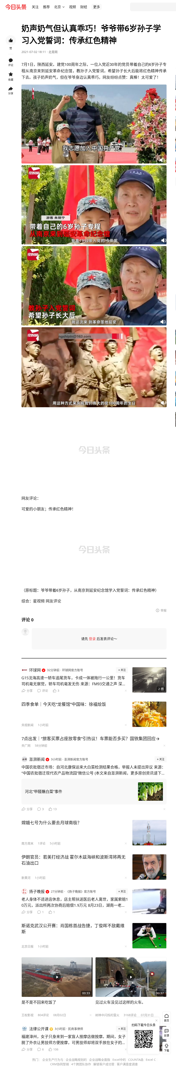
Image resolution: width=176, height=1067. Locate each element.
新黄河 (25, 878)
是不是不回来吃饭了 (38, 1002)
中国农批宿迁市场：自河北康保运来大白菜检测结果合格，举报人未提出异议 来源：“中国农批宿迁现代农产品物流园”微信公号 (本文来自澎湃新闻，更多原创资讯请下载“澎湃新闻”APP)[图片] (93, 770)
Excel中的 (119, 1060)
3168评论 (130, 1015)
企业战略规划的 (76, 1060)
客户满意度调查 (127, 1064)
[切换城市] (63, 7)
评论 (45, 691)
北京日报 (27, 946)
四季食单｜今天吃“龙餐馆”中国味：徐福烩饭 (63, 704)
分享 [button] (10, 93)
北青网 (53, 52)
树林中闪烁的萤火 (107, 1015)
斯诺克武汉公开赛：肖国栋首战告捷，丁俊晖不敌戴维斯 (72, 929)
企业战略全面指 (99, 1060)
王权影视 (27, 1015)
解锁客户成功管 (103, 1064)
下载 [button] (165, 1047)
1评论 (42, 843)
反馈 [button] (166, 1035)
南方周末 (27, 843)
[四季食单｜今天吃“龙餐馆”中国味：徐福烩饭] (149, 714)
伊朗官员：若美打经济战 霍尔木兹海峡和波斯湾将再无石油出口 (73, 860)
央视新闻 (27, 725)
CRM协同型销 (59, 1064)
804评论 (43, 1015)
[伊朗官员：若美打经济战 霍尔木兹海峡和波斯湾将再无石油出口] (149, 867)
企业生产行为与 (52, 1060)
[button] (35, 7)
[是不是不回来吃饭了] (57, 977)
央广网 (25, 745)
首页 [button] (166, 1020)
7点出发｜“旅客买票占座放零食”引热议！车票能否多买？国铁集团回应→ (90, 739)
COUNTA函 (135, 1060)
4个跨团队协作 (81, 1064)
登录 (92, 638)
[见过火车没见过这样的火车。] (131, 977)
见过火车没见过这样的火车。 (120, 1002)
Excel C (151, 1060)
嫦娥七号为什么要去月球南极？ (51, 823)
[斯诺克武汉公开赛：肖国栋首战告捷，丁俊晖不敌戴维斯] (149, 935)
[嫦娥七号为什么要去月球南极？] (149, 832)
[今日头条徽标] (16, 7)
